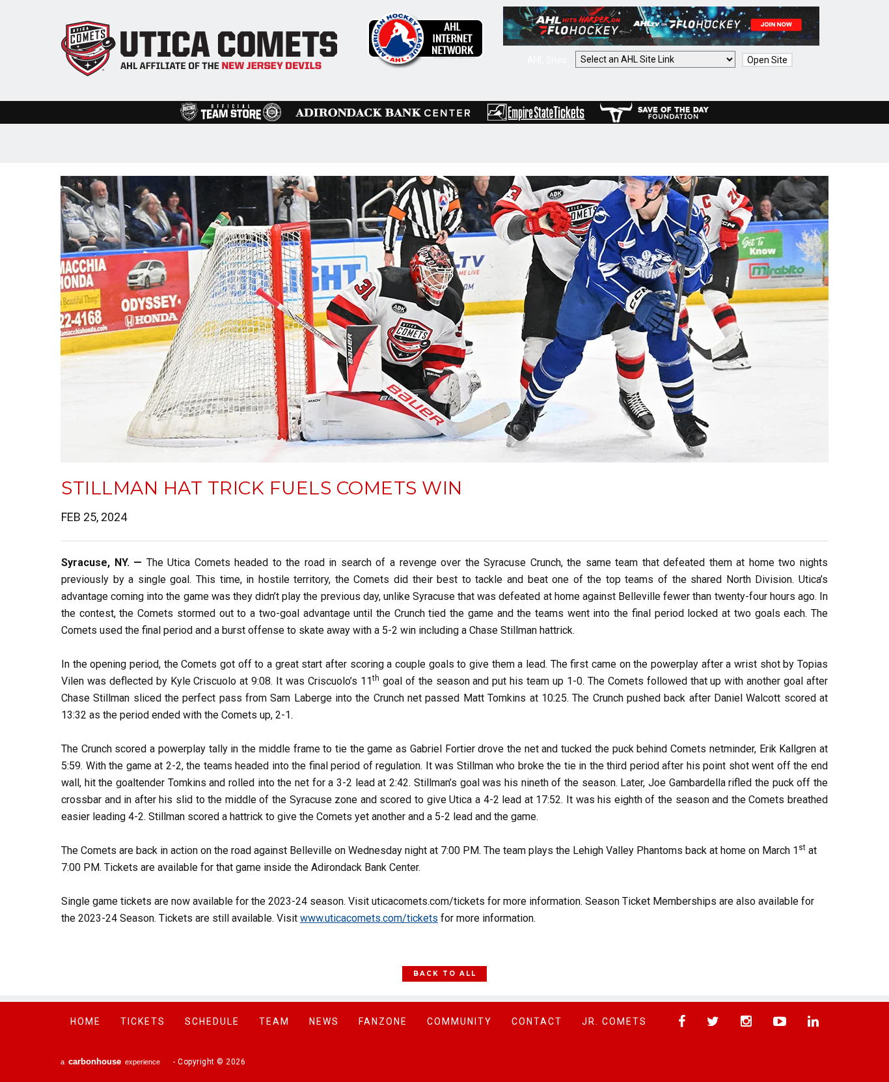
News (324, 1021)
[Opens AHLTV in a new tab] (661, 42)
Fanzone (383, 1021)
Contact (537, 1021)
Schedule (212, 1021)
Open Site (767, 60)
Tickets (142, 1021)
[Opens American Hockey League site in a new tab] (425, 39)
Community (459, 1021)
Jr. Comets (614, 1021)
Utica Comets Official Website (199, 49)
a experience (110, 1061)
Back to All (444, 973)
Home (85, 1021)
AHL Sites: (549, 60)
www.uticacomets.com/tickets (369, 918)
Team (274, 1021)
